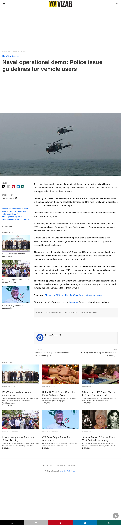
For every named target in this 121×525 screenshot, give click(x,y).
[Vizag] (60, 4)
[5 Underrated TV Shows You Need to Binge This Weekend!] (100, 374)
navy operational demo (17, 211)
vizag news (26, 219)
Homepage (6, 51)
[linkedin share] (18, 186)
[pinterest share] (13, 186)
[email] (36, 522)
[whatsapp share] (22, 186)
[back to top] (116, 516)
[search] (117, 3)
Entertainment (88, 386)
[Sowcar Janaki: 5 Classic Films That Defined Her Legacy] (100, 419)
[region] (60, 27)
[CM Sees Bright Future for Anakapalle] (16, 294)
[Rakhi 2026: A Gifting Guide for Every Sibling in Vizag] (60, 374)
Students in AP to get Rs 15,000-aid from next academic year (73, 295)
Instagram (73, 302)
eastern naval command (11, 209)
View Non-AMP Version (68, 471)
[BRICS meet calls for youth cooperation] (16, 243)
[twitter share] (3, 186)
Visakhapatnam (8, 386)
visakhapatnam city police (12, 217)
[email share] (8, 186)
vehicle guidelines (9, 214)
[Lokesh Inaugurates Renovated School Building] (16, 268)
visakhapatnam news (10, 219)
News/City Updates (20, 51)
